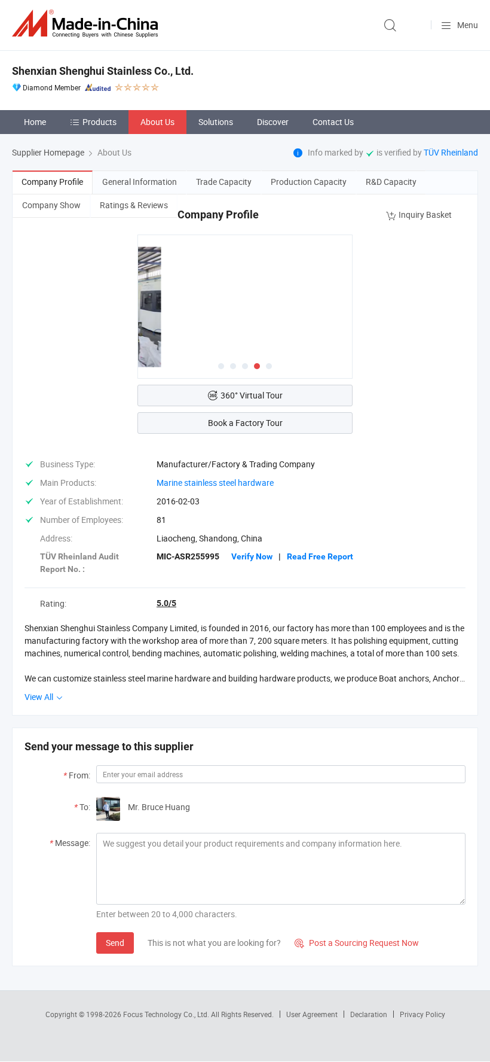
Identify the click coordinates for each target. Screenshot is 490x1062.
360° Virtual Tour (251, 395)
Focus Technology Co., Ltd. (167, 1014)
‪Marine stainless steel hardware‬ (215, 482)
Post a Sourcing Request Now (357, 942)
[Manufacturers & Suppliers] (87, 24)
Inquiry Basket (425, 214)
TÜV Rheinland (451, 152)
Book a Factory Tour (245, 422)
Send (115, 942)
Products (99, 121)
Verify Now (251, 556)
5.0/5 (166, 603)
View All (39, 696)
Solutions (215, 121)
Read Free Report (320, 556)
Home (35, 121)
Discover (273, 121)
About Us (157, 121)
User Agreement (312, 1014)
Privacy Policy (422, 1014)
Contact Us (333, 121)
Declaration (368, 1014)
